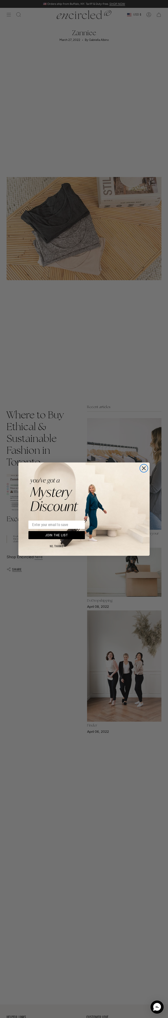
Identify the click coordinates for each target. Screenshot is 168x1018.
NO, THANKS (56, 546)
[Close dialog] (144, 468)
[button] (157, 1007)
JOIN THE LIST (56, 535)
